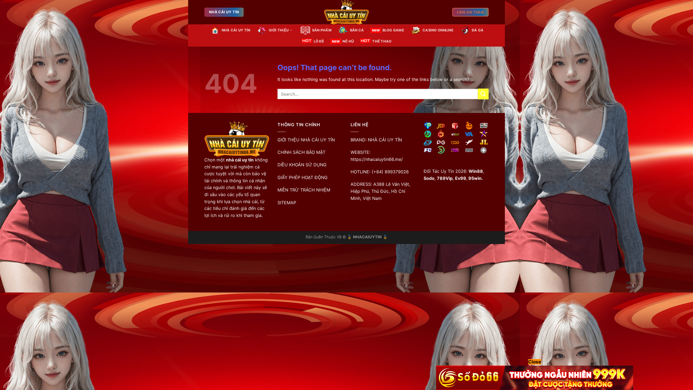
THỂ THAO (381, 41)
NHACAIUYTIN (367, 237)
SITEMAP (286, 202)
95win (474, 178)
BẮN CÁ (357, 30)
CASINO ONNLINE (438, 30)
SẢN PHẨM (322, 30)
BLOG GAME (393, 30)
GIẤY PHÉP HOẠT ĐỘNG (302, 177)
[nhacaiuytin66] (346, 12)
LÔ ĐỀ (319, 41)
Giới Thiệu (279, 30)
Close (534, 362)
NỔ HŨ (348, 41)
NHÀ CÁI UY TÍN (236, 30)
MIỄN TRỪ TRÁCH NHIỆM (303, 190)
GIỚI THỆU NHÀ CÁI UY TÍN (306, 139)
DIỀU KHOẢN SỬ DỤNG (301, 164)
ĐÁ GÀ (477, 30)
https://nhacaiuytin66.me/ (377, 159)
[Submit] (483, 94)
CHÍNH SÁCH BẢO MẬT (301, 152)
